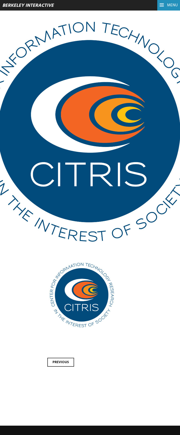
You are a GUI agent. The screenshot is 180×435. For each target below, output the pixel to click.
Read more (21, 115)
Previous (60, 362)
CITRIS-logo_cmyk (48, 83)
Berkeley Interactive (28, 5)
